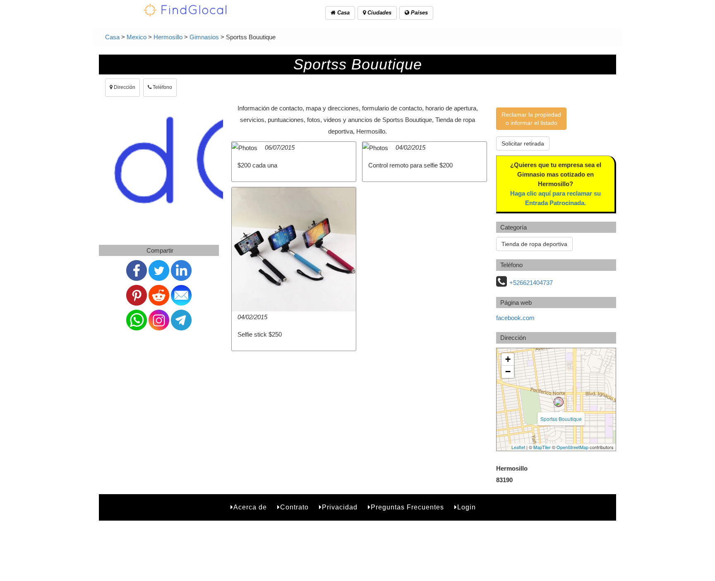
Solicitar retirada (522, 143)
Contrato (294, 507)
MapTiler (542, 447)
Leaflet (518, 447)
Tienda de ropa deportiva (534, 244)
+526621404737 (531, 282)
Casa (343, 13)
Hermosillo (168, 37)
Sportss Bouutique (561, 418)
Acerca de (250, 507)
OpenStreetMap (572, 447)
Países (418, 13)
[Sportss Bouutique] (559, 402)
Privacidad (340, 507)
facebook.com (515, 317)
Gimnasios (204, 37)
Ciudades (378, 13)
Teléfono (161, 87)
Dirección (124, 87)
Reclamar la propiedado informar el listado (531, 118)
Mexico (136, 37)
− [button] (508, 371)
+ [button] (508, 359)
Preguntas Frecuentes (407, 507)
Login (466, 507)
